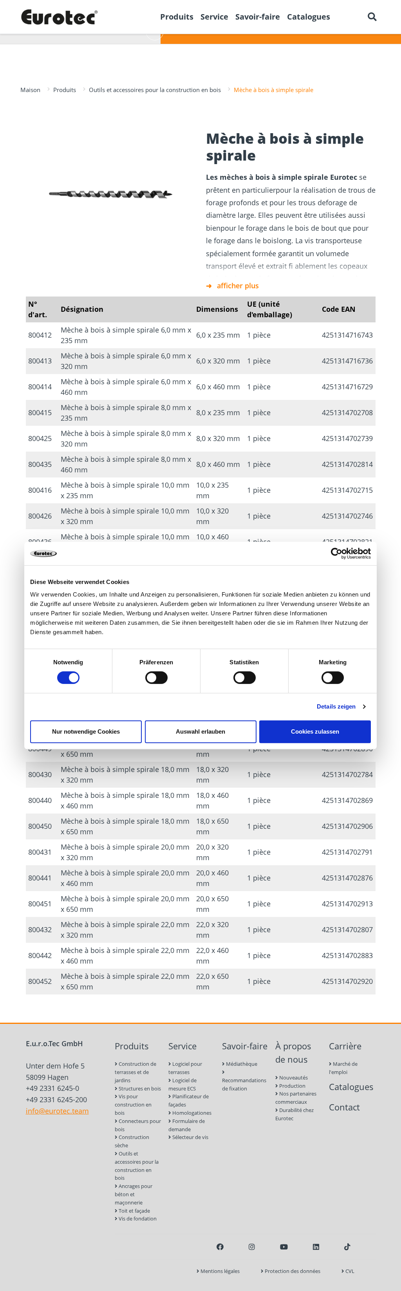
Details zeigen (336, 706)
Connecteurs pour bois (138, 1125)
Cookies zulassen (315, 731)
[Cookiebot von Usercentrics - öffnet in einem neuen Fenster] (336, 553)
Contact (344, 1107)
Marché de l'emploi (343, 1068)
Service (182, 1046)
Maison (30, 90)
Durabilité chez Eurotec (294, 1114)
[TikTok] (347, 1246)
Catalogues (351, 1086)
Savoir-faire (244, 1046)
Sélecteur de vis (189, 1137)
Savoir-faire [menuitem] (257, 16)
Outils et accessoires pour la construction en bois (155, 90)
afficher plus (238, 285)
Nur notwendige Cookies (86, 731)
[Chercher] (372, 16)
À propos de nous (293, 1052)
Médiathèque (241, 1063)
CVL (349, 1271)
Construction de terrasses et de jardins (135, 1072)
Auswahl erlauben (200, 731)
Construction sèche (132, 1141)
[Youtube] (284, 1246)
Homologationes (191, 1112)
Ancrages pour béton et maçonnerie (133, 1194)
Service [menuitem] (214, 16)
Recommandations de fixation (244, 1084)
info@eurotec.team (57, 1111)
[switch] (156, 677)
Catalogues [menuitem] (308, 16)
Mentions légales (219, 1271)
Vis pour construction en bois (133, 1104)
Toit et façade (133, 1210)
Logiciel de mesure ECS (182, 1084)
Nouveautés (293, 1077)
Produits (64, 90)
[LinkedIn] (316, 1246)
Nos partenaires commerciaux (295, 1097)
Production (291, 1085)
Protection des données (292, 1271)
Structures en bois (139, 1088)
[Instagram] (252, 1246)
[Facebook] (220, 1246)
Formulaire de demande (186, 1125)
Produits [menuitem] (176, 16)
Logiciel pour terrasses (185, 1068)
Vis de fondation (137, 1218)
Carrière (345, 1046)
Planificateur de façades (188, 1100)
